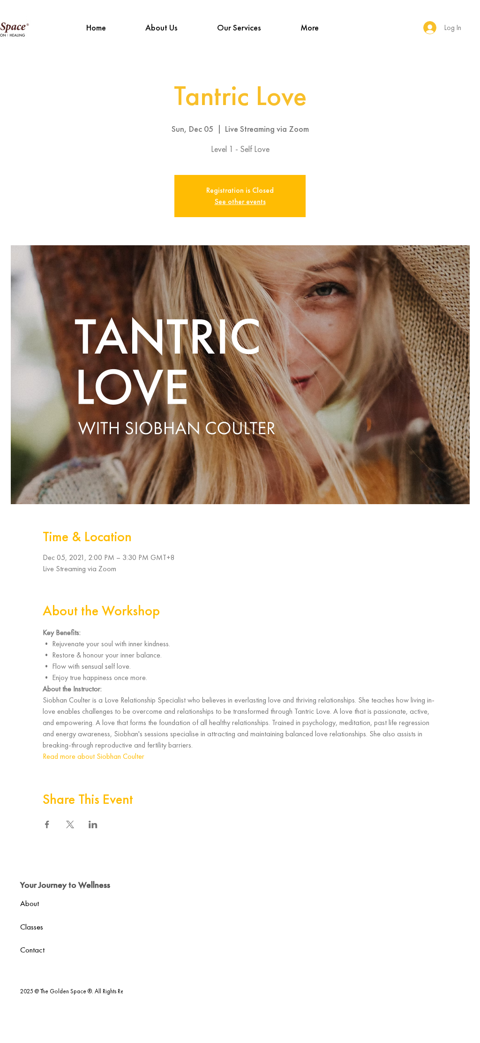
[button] (161, 27)
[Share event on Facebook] (47, 824)
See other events (240, 201)
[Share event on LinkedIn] (93, 824)
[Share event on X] (70, 824)
